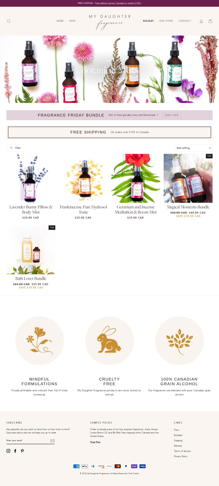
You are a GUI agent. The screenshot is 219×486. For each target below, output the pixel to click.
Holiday (148, 21)
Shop (72, 21)
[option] (109, 3)
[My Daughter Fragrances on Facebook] (15, 451)
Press (176, 430)
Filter (18, 148)
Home (60, 21)
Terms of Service (182, 451)
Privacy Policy (180, 456)
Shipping (178, 440)
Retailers (178, 435)
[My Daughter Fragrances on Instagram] (8, 451)
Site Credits (134, 473)
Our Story (166, 21)
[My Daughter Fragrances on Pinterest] (22, 451)
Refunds (178, 446)
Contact (185, 21)
